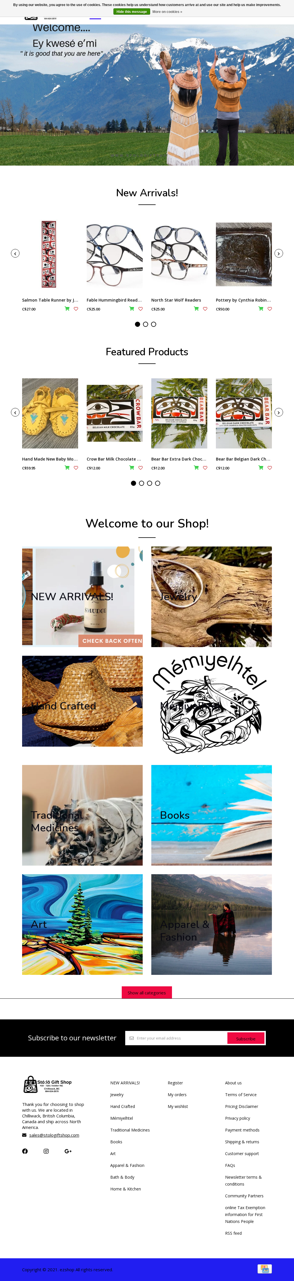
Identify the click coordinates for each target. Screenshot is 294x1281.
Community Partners (244, 1195)
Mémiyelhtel (121, 1118)
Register (175, 1083)
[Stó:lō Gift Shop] (46, 19)
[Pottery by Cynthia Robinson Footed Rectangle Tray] (244, 254)
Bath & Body (122, 1177)
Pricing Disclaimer (241, 1106)
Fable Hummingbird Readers (115, 300)
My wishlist (178, 1106)
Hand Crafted (122, 1106)
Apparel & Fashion (127, 1165)
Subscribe (246, 1039)
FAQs (230, 1165)
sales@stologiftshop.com (54, 1135)
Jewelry (116, 1094)
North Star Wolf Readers (176, 300)
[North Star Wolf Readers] (179, 254)
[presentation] (15, 253)
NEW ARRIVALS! (125, 1083)
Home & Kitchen (125, 1189)
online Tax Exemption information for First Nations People (245, 1214)
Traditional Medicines (130, 1130)
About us (233, 1083)
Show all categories (147, 993)
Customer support (242, 1153)
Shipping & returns (242, 1141)
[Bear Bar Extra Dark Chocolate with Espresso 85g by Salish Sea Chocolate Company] (179, 413)
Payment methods (242, 1130)
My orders (177, 1094)
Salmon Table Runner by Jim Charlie (58, 300)
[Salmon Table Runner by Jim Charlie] (50, 254)
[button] (137, 324)
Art (113, 1153)
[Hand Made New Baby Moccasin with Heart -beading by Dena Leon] (50, 413)
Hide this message (132, 12)
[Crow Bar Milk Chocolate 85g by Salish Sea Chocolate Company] (115, 413)
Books (116, 1141)
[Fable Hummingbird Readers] (115, 254)
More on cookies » (167, 12)
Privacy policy (237, 1118)
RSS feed (233, 1233)
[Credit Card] (265, 1271)
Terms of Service (241, 1094)
